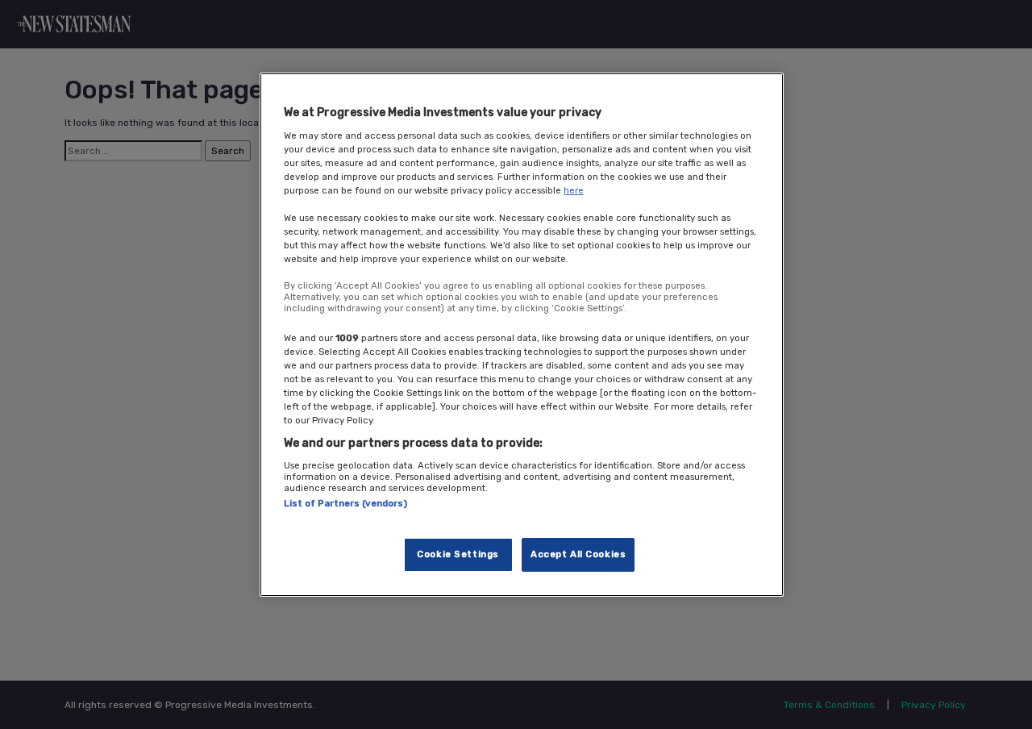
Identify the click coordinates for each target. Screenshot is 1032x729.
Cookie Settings (458, 554)
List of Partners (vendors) (345, 503)
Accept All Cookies (578, 554)
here (574, 190)
